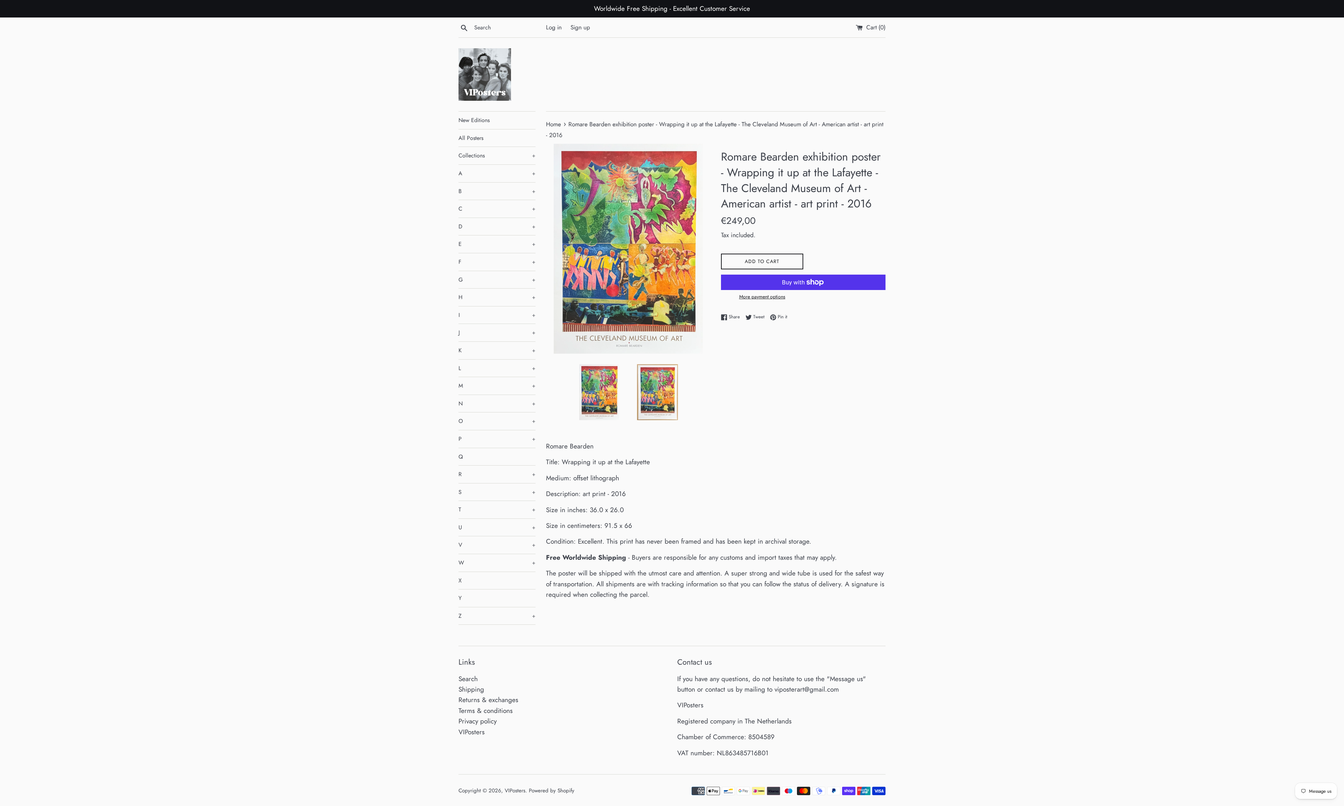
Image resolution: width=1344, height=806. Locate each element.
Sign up (580, 27)
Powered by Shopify (551, 790)
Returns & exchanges (488, 700)
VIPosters (471, 732)
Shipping (471, 689)
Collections (497, 155)
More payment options (762, 296)
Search (468, 679)
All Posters (470, 138)
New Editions (474, 120)
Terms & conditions (485, 710)
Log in (554, 27)
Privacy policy (477, 721)
